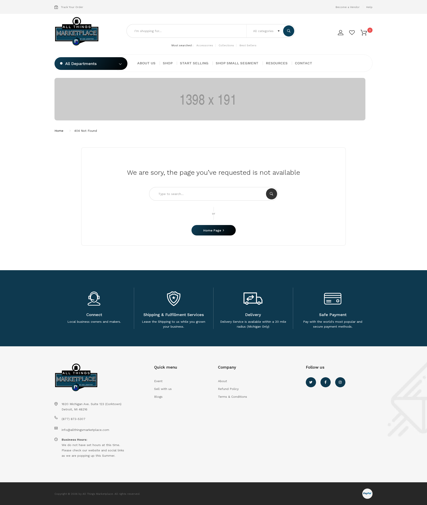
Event (158, 381)
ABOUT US (146, 63)
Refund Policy (228, 389)
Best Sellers (248, 45)
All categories (264, 31)
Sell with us (163, 389)
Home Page (212, 230)
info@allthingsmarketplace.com (85, 430)
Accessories (204, 45)
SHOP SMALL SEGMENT (237, 63)
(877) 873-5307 (73, 419)
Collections (226, 45)
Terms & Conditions (232, 396)
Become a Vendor (348, 7)
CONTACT (303, 63)
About (222, 381)
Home (58, 130)
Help (369, 7)
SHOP (168, 63)
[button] (364, 32)
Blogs (158, 396)
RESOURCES (277, 63)
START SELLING (194, 63)
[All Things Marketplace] (78, 31)
